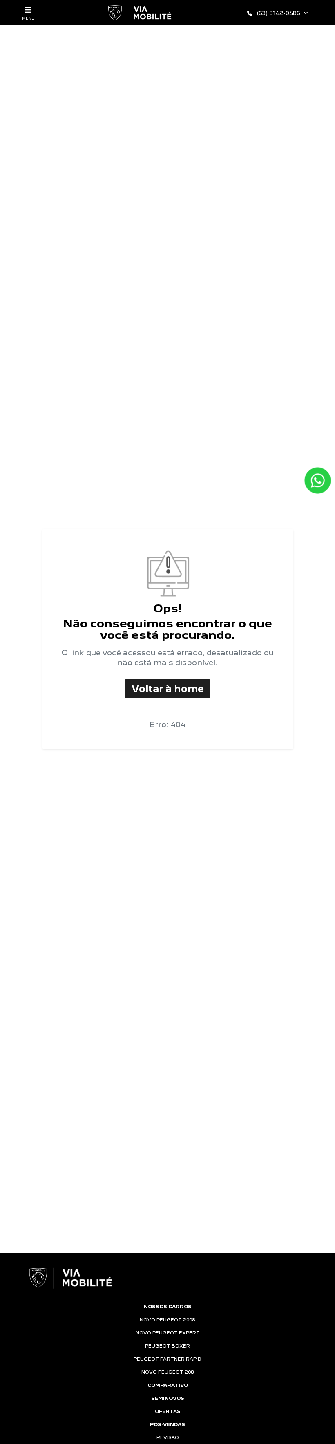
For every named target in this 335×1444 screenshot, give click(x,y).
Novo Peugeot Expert (168, 1333)
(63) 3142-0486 (278, 13)
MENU (28, 18)
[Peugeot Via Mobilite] (140, 13)
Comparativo (167, 1385)
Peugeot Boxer (167, 1346)
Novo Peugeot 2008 (167, 1320)
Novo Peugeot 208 (167, 1372)
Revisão (167, 1437)
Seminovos (167, 1398)
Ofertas (168, 1411)
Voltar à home (167, 688)
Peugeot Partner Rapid (167, 1359)
